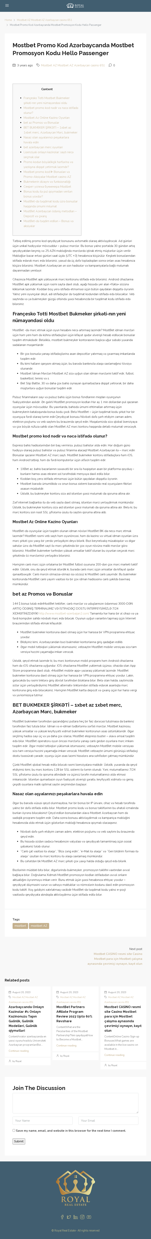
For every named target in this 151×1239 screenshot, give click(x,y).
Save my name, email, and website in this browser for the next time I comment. (71, 1131)
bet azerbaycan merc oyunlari (43, 147)
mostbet (20, 926)
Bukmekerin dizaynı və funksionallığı (47, 182)
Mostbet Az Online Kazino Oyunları (47, 118)
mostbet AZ (39, 926)
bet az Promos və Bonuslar (41, 123)
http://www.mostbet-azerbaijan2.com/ (64, 613)
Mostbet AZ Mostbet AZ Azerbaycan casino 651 (44, 20)
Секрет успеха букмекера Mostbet (47, 187)
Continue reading (19, 1051)
